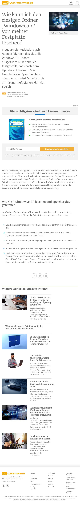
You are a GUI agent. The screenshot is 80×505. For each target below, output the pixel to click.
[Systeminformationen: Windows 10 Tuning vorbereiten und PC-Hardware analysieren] (14, 412)
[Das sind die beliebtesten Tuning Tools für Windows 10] (14, 360)
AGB (32, 481)
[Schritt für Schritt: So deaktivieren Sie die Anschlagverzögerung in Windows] (14, 302)
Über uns (50, 481)
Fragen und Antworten (69, 474)
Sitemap (50, 478)
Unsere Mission (52, 487)
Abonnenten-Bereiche (69, 492)
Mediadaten (51, 476)
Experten (50, 484)
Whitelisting (51, 473)
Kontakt (33, 473)
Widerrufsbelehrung (36, 484)
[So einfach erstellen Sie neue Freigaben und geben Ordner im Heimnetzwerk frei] (14, 341)
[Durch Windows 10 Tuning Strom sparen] (14, 441)
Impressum (34, 476)
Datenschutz (34, 478)
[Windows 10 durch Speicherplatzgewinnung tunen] (14, 386)
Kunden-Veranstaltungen (70, 487)
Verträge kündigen (33, 487)
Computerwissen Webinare (70, 483)
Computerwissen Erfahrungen (70, 478)
